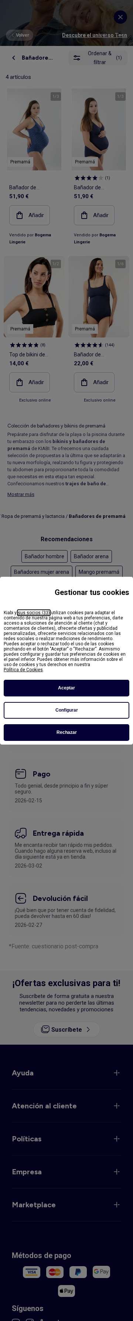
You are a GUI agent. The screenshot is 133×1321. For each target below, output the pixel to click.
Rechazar (67, 732)
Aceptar (66, 688)
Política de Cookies (23, 669)
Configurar (66, 710)
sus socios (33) (34, 612)
